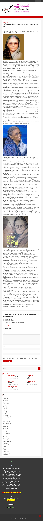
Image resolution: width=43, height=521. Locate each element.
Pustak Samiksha (16, 474)
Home (4, 468)
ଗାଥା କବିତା (5, 413)
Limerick (4, 479)
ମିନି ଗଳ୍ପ (4, 430)
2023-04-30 (5, 29)
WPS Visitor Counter (13, 509)
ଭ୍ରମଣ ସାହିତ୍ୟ (6, 428)
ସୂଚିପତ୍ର (4, 454)
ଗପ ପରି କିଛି (10, 388)
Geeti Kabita (12, 470)
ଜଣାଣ (4, 418)
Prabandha (14, 471)
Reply (7, 325)
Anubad (11, 477)
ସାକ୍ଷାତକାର (5, 22)
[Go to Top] (40, 516)
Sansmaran (4, 478)
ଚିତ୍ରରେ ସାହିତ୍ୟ (6, 416)
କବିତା (4, 407)
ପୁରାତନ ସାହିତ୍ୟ (6, 421)
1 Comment (16, 29)
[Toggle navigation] (3, 17)
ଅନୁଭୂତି (4, 402)
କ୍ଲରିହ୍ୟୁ (4, 410)
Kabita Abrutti (6, 477)
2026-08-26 (10, 378)
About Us (8, 468)
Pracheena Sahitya (7, 471)
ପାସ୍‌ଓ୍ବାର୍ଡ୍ (10, 382)
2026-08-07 (10, 389)
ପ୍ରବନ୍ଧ (33, 375)
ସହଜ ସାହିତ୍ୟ (5, 448)
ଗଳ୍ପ (13, 381)
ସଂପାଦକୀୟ (13, 375)
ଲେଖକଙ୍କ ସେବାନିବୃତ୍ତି (13, 377)
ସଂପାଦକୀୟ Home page (7, 441)
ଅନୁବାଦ (4, 400)
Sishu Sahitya (10, 475)
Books (13, 479)
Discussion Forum (16, 485)
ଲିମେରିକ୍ (4, 435)
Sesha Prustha (5, 484)
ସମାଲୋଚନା (5, 443)
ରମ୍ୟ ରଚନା (33, 381)
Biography (18, 478)
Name (4, 346)
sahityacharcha (10, 29)
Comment (5, 333)
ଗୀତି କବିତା (5, 415)
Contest (8, 487)
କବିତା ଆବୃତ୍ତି (5, 408)
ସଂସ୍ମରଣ (4, 446)
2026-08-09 (29, 384)
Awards (4, 487)
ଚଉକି (28, 382)
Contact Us (8, 485)
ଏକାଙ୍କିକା (5, 405)
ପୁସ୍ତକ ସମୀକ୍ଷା (14, 386)
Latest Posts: (10, 375)
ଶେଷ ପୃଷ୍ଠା (5, 438)
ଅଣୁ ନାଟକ (4, 398)
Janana (17, 470)
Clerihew (9, 479)
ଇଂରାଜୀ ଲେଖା (5, 403)
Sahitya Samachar (15, 481)
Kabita (7, 470)
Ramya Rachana (13, 472)
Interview (4, 475)
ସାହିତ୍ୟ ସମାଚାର (6, 451)
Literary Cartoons (10, 482)
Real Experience (11, 478)
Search (39, 368)
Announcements (10, 488)
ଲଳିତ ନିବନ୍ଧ (5, 433)
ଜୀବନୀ (4, 420)
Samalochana (9, 474)
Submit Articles (13, 484)
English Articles (6, 481)
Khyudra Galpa (14, 468)
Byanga (3, 474)
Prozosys (33, 518)
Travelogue (17, 482)
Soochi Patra (13, 487)
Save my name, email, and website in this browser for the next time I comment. (20, 358)
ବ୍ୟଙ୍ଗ (4, 426)
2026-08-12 (10, 384)
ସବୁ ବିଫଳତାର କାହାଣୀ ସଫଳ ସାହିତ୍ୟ (33, 377)
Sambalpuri (16, 477)
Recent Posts (6, 374)
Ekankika (17, 479)
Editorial (4, 482)
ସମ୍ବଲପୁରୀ (5, 444)
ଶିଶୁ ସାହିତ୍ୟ (5, 436)
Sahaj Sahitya (17, 475)
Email (4, 351)
